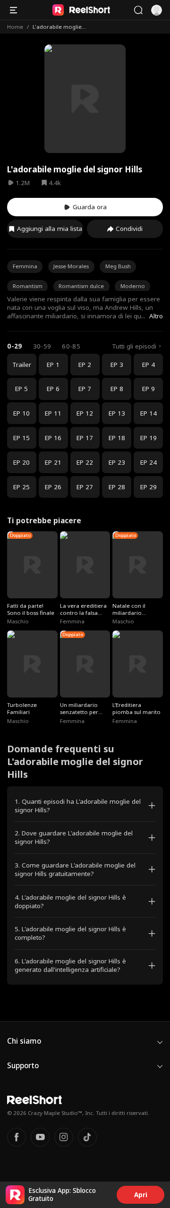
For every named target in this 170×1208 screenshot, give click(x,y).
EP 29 (148, 487)
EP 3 (116, 364)
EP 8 (116, 388)
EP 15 (21, 438)
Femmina (25, 266)
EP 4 (148, 364)
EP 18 (117, 438)
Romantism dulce (81, 285)
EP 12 (84, 413)
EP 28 (117, 487)
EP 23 (117, 462)
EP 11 (53, 413)
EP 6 (53, 388)
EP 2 (84, 364)
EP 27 (84, 487)
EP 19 (148, 438)
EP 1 (53, 364)
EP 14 (148, 413)
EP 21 (53, 462)
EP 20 (21, 462)
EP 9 (148, 388)
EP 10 (21, 413)
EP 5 (21, 388)
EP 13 (117, 413)
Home (15, 26)
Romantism (27, 285)
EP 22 (84, 462)
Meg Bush (118, 266)
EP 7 (84, 388)
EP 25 (21, 487)
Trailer (21, 364)
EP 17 (84, 438)
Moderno (132, 285)
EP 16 (53, 438)
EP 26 (53, 487)
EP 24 (148, 462)
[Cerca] (138, 10)
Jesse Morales (71, 266)
